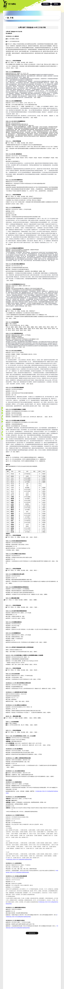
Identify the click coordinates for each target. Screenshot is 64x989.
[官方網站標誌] (5, 4)
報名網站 (46, 4)
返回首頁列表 (32, 933)
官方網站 (12, 4)
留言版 (56, 4)
